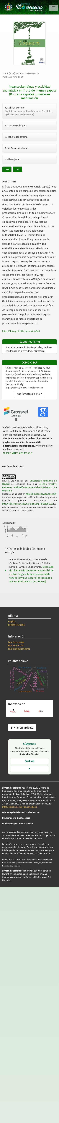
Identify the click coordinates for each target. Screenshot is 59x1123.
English (11, 621)
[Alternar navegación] (53, 8)
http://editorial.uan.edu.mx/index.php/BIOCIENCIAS (27, 504)
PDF (7, 169)
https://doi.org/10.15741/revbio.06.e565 (21, 331)
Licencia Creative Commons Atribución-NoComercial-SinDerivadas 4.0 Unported (29, 487)
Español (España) (16, 625)
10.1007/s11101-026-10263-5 (17, 453)
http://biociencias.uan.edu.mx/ (41, 494)
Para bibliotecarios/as (19, 649)
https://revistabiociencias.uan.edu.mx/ (20, 807)
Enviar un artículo (22, 727)
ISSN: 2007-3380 (35, 10)
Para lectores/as (16, 642)
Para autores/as (16, 645)
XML (17, 169)
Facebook (29, 761)
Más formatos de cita (28, 393)
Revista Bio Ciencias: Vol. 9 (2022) (27, 581)
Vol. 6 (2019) (8, 73)
